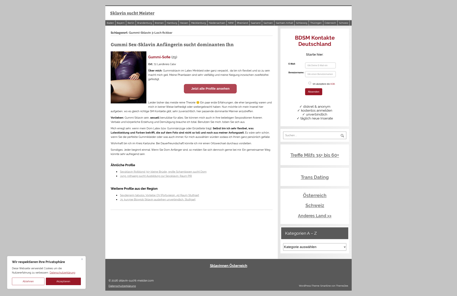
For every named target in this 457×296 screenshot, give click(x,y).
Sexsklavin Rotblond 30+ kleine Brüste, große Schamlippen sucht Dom (163, 171)
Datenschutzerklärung (62, 272)
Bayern (121, 23)
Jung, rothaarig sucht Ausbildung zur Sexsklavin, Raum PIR (156, 176)
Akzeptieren (63, 281)
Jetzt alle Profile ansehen (210, 88)
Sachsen (268, 23)
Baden (110, 23)
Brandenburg (144, 23)
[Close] (82, 259)
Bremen (159, 23)
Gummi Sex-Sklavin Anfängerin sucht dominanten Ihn (172, 44)
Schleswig (301, 23)
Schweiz (343, 23)
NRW (231, 23)
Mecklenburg (198, 23)
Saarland (255, 23)
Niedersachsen (217, 23)
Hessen (184, 23)
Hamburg (172, 23)
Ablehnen (28, 281)
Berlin (131, 23)
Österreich (330, 23)
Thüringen (316, 23)
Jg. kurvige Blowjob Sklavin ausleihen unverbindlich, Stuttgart (157, 199)
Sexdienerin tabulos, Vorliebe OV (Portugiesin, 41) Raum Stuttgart (159, 195)
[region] (46, 272)
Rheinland (242, 23)
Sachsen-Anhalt (284, 23)
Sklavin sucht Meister (132, 13)
